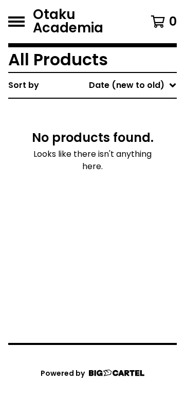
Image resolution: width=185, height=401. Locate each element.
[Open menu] (16, 21)
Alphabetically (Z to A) (118, 178)
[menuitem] (92, 85)
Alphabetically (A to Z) (118, 161)
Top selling (93, 145)
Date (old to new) (108, 210)
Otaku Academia (68, 21)
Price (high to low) (110, 243)
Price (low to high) (110, 227)
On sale (86, 128)
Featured (90, 112)
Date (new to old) (108, 194)
